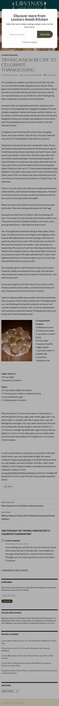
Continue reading (29, 42)
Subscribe (45, 34)
